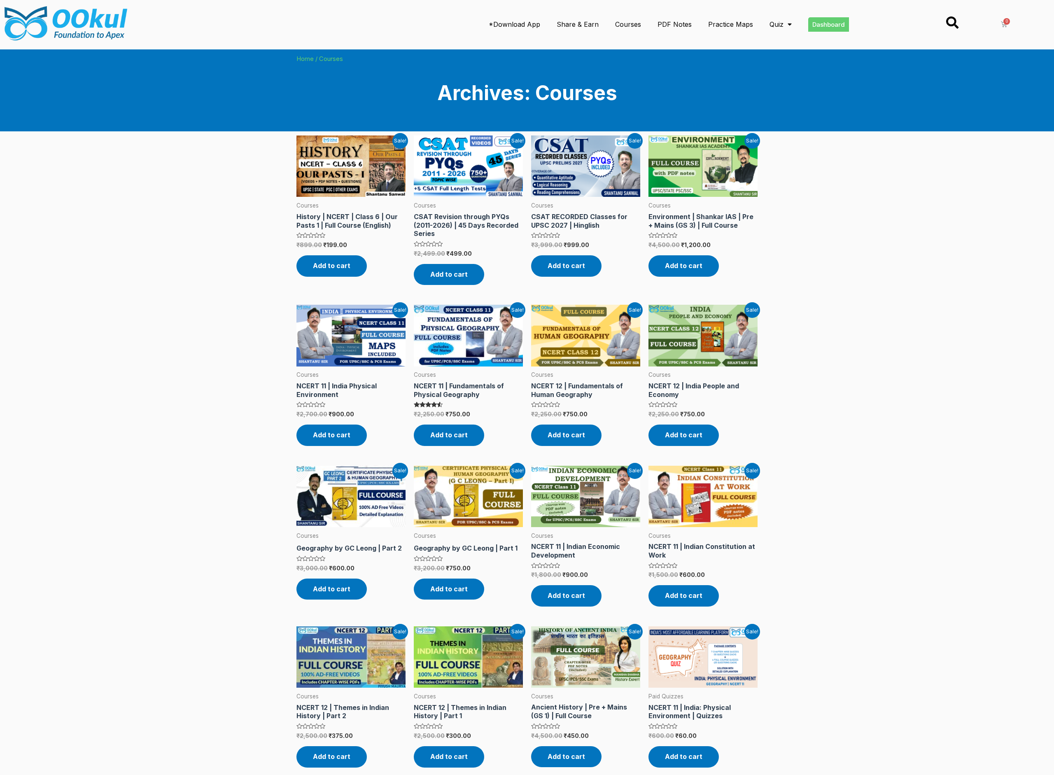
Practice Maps (730, 24)
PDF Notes (675, 24)
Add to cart (331, 265)
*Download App (514, 24)
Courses (628, 24)
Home (305, 59)
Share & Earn (578, 24)
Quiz (777, 24)
